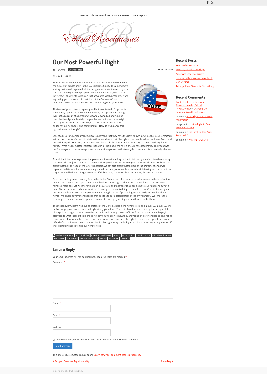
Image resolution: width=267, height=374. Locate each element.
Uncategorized (75, 69)
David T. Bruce (143, 235)
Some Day (166, 361)
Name (57, 303)
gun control (72, 238)
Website (57, 327)
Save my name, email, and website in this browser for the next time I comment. (98, 339)
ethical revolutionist (161, 235)
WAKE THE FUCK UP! (197, 139)
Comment (59, 262)
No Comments (167, 69)
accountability (82, 235)
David (62, 69)
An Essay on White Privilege (190, 69)
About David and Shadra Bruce (110, 15)
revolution (113, 238)
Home (84, 15)
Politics (103, 238)
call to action (128, 235)
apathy (117, 235)
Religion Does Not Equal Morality (71, 361)
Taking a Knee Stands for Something (195, 86)
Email (56, 315)
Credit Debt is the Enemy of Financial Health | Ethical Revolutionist (190, 105)
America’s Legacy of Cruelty (190, 73)
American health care (101, 235)
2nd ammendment (64, 235)
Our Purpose (139, 15)
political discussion (89, 238)
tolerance (125, 238)
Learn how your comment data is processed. (117, 354)
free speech (59, 238)
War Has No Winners (187, 65)
